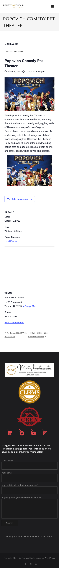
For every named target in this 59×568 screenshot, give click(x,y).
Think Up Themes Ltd (22, 558)
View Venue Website (14, 322)
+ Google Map (29, 306)
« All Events (11, 44)
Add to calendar (20, 198)
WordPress (50, 558)
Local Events (11, 241)
